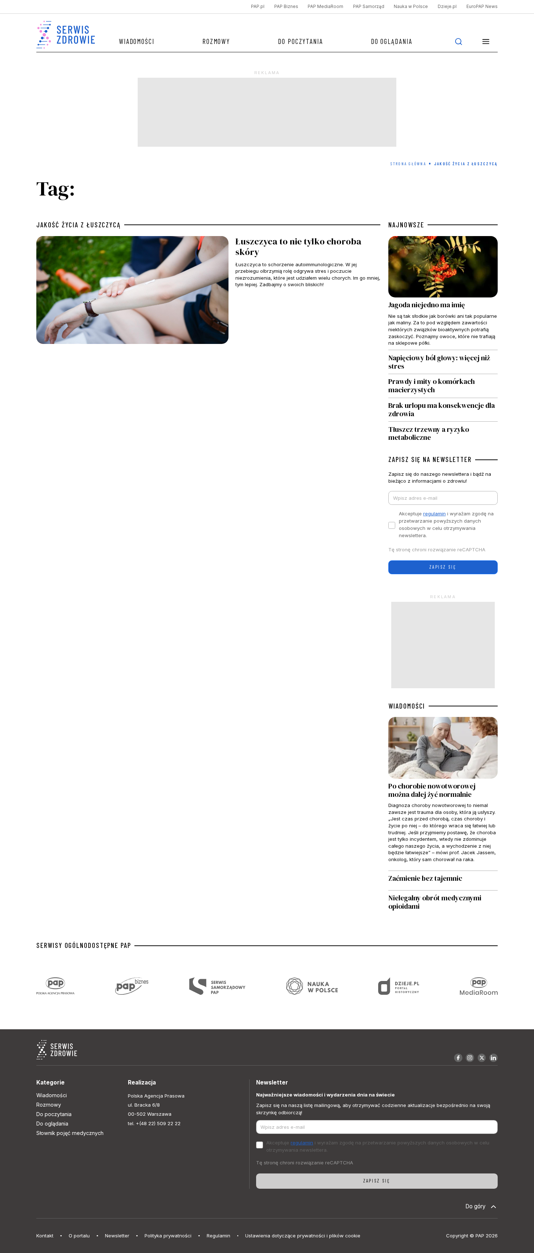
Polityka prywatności (168, 1235)
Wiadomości (136, 41)
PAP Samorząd (368, 6)
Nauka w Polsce (411, 6)
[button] (486, 41)
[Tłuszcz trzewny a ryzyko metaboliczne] (442, 432)
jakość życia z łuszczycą (78, 225)
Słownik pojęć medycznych (70, 1133)
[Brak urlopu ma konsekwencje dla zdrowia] (442, 410)
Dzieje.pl (447, 6)
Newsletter (117, 1235)
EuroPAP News (482, 6)
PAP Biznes (286, 6)
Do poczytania (300, 41)
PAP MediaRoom (325, 6)
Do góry (475, 1206)
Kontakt (44, 1235)
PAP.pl (257, 6)
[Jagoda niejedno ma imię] (442, 293)
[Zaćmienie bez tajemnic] (442, 880)
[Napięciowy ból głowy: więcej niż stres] (442, 362)
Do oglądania (391, 41)
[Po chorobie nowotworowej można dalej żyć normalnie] (442, 793)
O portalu (79, 1235)
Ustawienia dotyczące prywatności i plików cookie (302, 1235)
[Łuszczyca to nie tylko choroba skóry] (208, 292)
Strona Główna (408, 163)
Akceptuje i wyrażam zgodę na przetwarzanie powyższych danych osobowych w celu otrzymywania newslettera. (446, 524)
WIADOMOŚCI (406, 706)
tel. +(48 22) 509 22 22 (154, 1123)
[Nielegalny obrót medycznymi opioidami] (442, 902)
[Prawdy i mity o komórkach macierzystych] (442, 386)
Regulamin (218, 1235)
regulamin (434, 513)
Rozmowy (216, 41)
